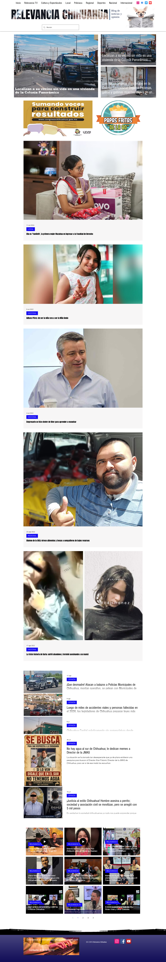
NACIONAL (32, 313)
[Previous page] (73, 918)
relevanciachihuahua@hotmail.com (60, 939)
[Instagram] (138, 2)
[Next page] (93, 918)
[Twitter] (146, 2)
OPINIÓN (71, 679)
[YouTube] (128, 941)
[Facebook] (142, 2)
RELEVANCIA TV (36, 844)
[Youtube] (150, 2)
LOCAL (30, 229)
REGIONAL (32, 536)
